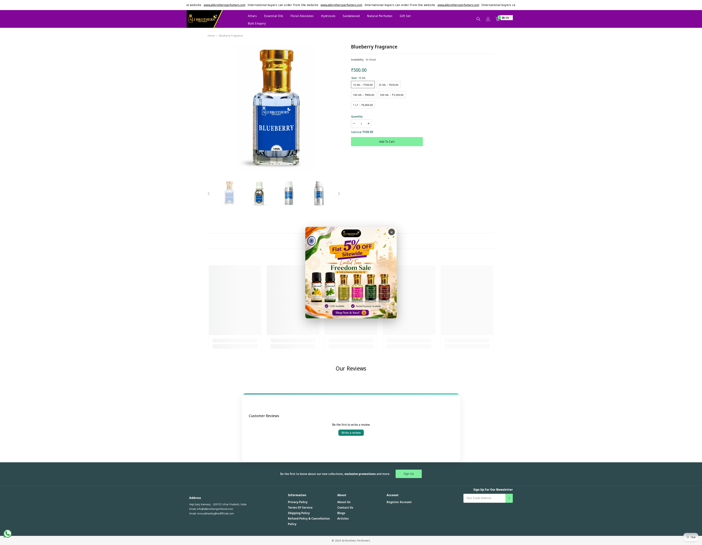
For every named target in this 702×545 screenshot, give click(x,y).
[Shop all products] (351, 272)
